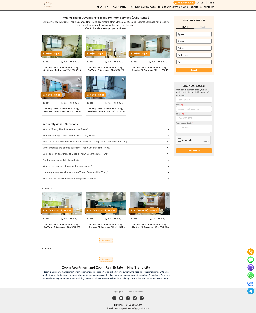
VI (202, 3)
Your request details (184, 123)
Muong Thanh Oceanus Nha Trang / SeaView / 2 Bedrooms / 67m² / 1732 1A (106, 68)
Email (179, 105)
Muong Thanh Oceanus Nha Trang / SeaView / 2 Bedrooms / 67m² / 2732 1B (62, 110)
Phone (180, 114)
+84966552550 (186, 2)
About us (196, 7)
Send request (194, 151)
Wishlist (209, 7)
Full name (181, 95)
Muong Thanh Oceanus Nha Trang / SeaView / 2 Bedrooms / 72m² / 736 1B (150, 68)
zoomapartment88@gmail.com (132, 308)
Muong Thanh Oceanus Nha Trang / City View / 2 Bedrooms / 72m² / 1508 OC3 (106, 225)
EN (198, 3)
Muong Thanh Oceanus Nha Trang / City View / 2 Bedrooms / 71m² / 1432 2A (150, 225)
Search (194, 70)
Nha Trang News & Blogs (173, 7)
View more (106, 240)
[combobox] (194, 34)
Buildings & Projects (143, 7)
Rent (100, 7)
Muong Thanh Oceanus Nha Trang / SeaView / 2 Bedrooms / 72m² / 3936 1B (62, 68)
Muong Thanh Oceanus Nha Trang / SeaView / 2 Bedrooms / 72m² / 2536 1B (106, 110)
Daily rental (120, 7)
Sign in (211, 3)
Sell (107, 7)
